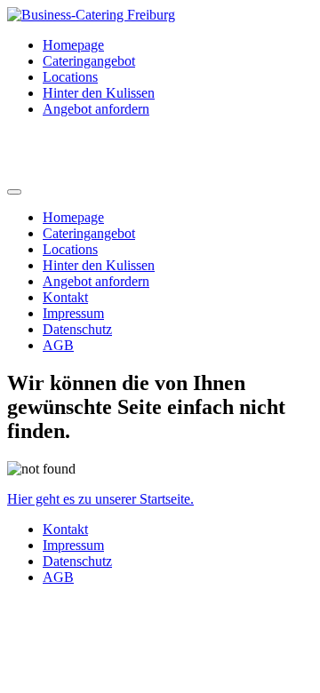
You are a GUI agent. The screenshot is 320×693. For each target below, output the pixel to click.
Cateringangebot (89, 60)
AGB (58, 345)
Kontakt (65, 297)
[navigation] (160, 282)
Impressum (73, 313)
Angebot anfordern (96, 108)
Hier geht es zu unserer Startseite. (100, 498)
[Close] (14, 192)
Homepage (73, 44)
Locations (70, 76)
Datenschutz (77, 329)
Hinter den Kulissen (99, 92)
